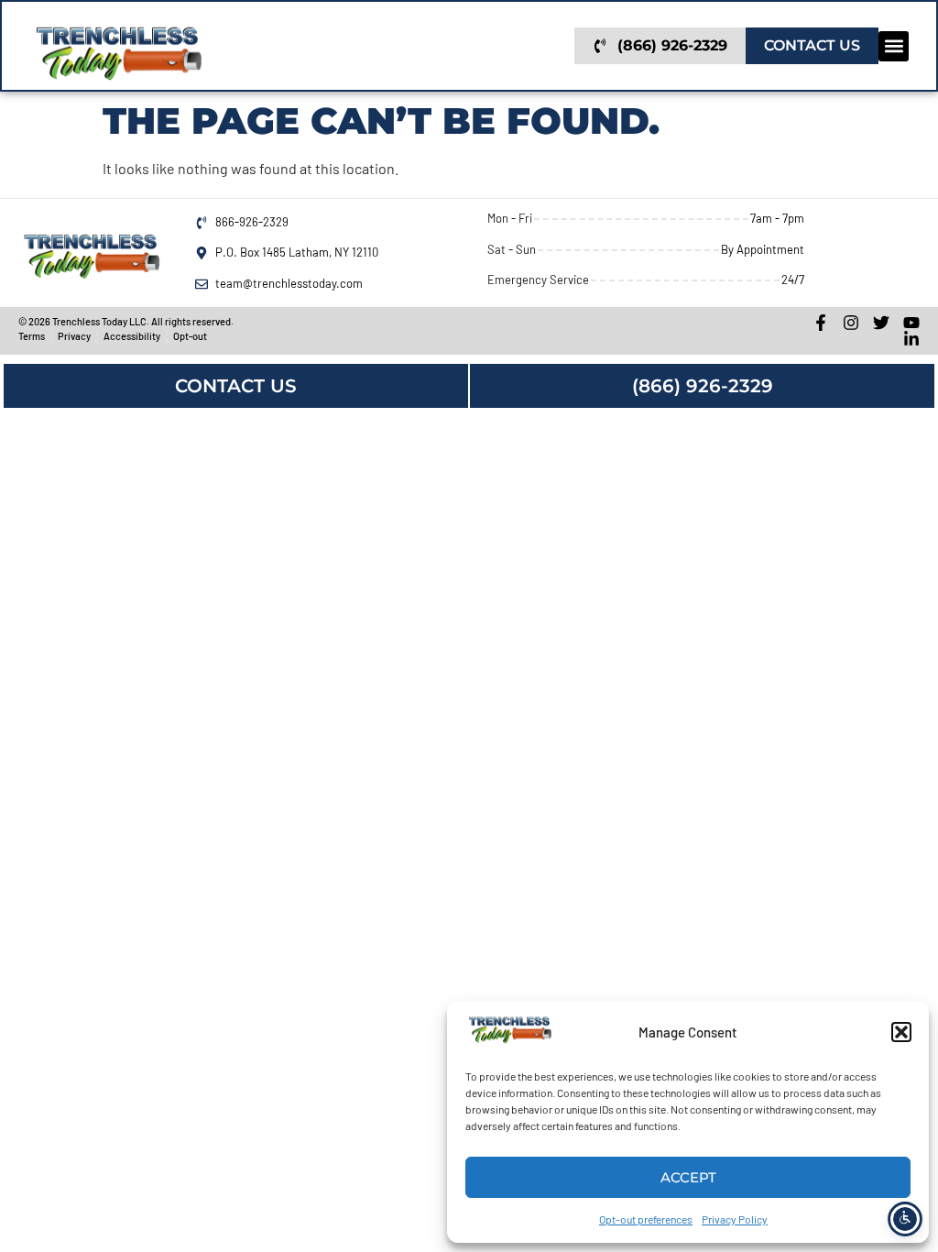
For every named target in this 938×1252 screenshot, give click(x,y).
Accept (688, 1177)
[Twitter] (881, 322)
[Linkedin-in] (911, 339)
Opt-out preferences (646, 1219)
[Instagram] (851, 322)
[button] (901, 1032)
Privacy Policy (735, 1219)
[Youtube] (911, 322)
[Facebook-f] (821, 322)
